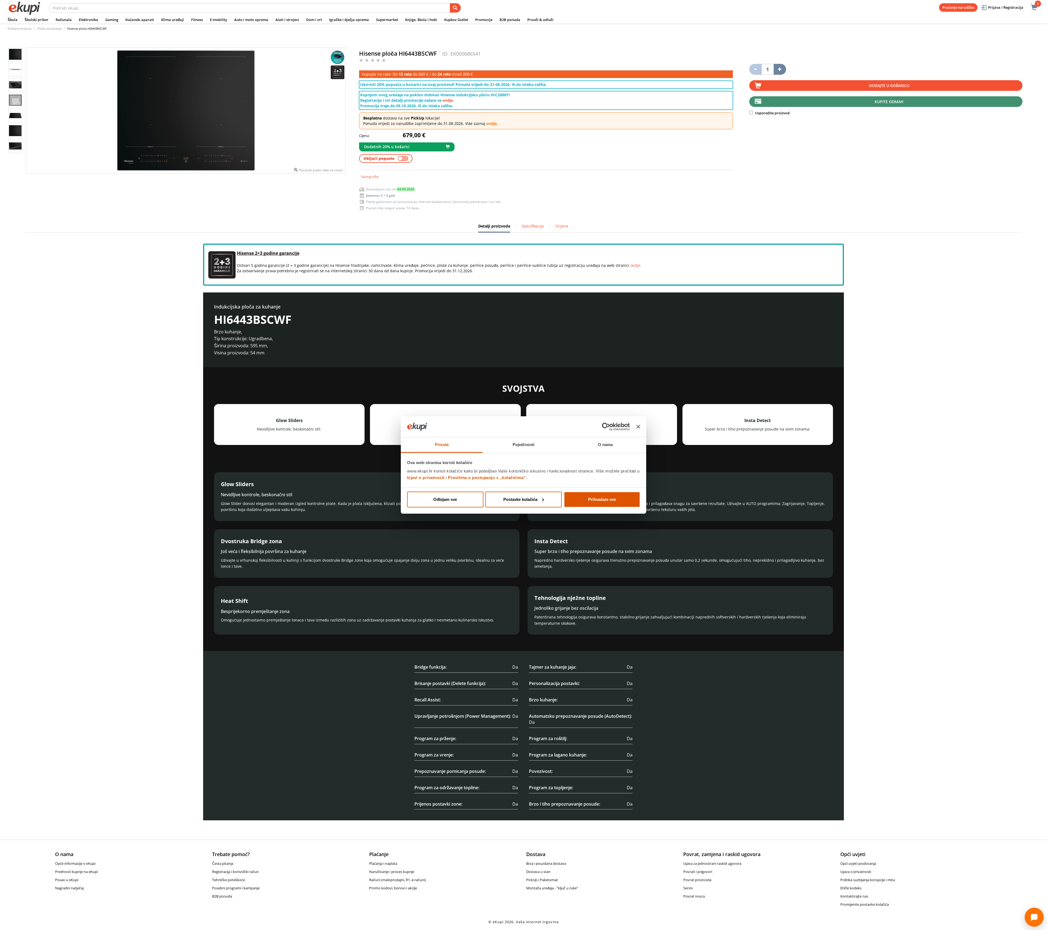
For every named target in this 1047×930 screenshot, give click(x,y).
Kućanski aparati (139, 19)
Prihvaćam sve (602, 499)
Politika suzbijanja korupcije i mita (867, 879)
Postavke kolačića (520, 499)
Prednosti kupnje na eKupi (76, 871)
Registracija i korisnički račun (235, 871)
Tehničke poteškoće (228, 879)
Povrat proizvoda (697, 879)
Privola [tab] (442, 444)
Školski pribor (37, 19)
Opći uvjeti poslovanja (858, 863)
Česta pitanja (222, 863)
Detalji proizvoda (494, 228)
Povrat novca (694, 896)
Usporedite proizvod (772, 112)
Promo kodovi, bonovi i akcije (393, 888)
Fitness (197, 19)
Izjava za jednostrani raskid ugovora (712, 863)
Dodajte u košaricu (889, 85)
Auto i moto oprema (251, 19)
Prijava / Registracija (1005, 7)
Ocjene (561, 226)
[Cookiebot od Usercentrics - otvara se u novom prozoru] (606, 427)
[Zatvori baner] (638, 427)
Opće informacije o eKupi (75, 863)
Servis (688, 888)
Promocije (483, 19)
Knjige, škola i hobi (421, 19)
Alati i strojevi (287, 19)
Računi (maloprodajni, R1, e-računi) (397, 879)
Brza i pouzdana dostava (546, 863)
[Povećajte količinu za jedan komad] (780, 69)
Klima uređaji (172, 19)
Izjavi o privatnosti (426, 477)
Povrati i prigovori (697, 871)
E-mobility (218, 19)
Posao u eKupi (66, 879)
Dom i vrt (314, 19)
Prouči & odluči (540, 19)
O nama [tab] (605, 444)
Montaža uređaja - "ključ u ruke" (552, 888)
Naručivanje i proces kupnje (391, 871)
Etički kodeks (851, 888)
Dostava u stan (538, 871)
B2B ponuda (510, 19)
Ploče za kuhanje (50, 28)
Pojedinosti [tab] (523, 444)
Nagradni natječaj (69, 888)
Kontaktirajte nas (854, 896)
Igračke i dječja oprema (349, 19)
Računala (64, 19)
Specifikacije (533, 226)
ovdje (448, 100)
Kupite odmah (889, 101)
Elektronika (88, 19)
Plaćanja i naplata (383, 863)
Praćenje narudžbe (958, 7)
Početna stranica (19, 28)
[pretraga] (455, 8)
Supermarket (387, 19)
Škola (12, 19)
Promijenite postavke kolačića (864, 904)
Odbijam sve (445, 499)
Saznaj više (369, 176)
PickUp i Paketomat (542, 879)
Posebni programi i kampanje (236, 888)
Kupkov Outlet (456, 19)
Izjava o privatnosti (855, 871)
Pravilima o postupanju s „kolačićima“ (487, 477)
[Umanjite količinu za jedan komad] (755, 69)
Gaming (111, 19)
